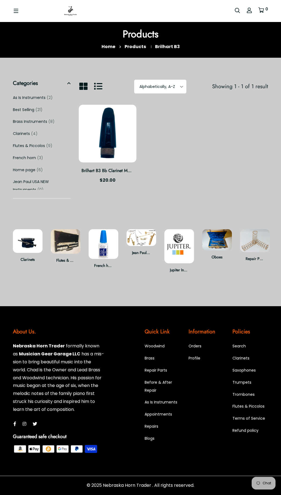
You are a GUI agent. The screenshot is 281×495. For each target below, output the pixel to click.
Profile (194, 358)
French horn (28, 158)
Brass (149, 358)
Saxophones (244, 370)
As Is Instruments (33, 97)
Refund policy (245, 430)
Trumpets (241, 382)
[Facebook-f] (15, 424)
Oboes (217, 257)
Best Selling (28, 109)
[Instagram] (24, 424)
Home (108, 46)
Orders (195, 346)
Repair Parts (255, 258)
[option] (28, 250)
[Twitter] (35, 424)
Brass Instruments (34, 121)
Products (135, 46)
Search (239, 346)
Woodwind (155, 346)
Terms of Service (248, 418)
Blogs (149, 438)
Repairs (151, 426)
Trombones (243, 394)
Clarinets (25, 133)
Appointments (158, 414)
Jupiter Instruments (184, 270)
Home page (28, 170)
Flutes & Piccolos (32, 145)
